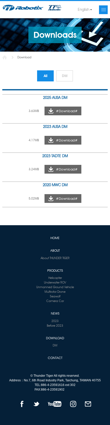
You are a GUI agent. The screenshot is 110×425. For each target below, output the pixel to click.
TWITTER (36, 404)
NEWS (55, 313)
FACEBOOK (22, 404)
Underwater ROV (55, 282)
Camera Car (55, 301)
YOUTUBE (54, 404)
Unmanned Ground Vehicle (55, 287)
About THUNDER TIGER (55, 258)
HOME (55, 238)
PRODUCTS (55, 270)
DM (65, 76)
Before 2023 (55, 325)
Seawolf (55, 296)
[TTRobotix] (32, 8)
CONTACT (55, 358)
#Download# (67, 111)
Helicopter (55, 278)
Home (4, 57)
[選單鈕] (103, 9)
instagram (73, 404)
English (83, 9)
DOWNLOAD (55, 338)
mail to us (88, 404)
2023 (55, 321)
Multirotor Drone (55, 292)
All (45, 76)
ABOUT (55, 250)
